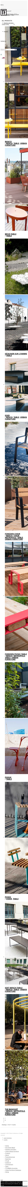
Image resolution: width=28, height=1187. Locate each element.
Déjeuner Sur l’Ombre (16, 353)
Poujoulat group (10, 1157)
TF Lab (7, 1161)
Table (16, 143)
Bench (9, 143)
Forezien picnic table (16, 654)
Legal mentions (8, 1138)
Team (6, 1166)
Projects (6, 31)
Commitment (9, 1164)
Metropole (10, 537)
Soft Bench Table (13, 987)
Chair (16, 535)
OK (9, 1185)
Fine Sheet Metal (10, 1147)
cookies (6, 1185)
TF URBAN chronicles (11, 1168)
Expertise (8, 1159)
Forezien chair (12, 533)
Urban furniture (14, 539)
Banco (8, 141)
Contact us (3, 41)
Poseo (8, 897)
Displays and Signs (9, 23)
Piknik (8, 777)
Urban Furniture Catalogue (13, 1170)
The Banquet (11, 1109)
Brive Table (10, 234)
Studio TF (8, 1162)
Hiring (7, 1172)
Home (7, 1146)
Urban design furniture (13, 14)
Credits (5, 1140)
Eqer (7, 415)
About (7, 1155)
